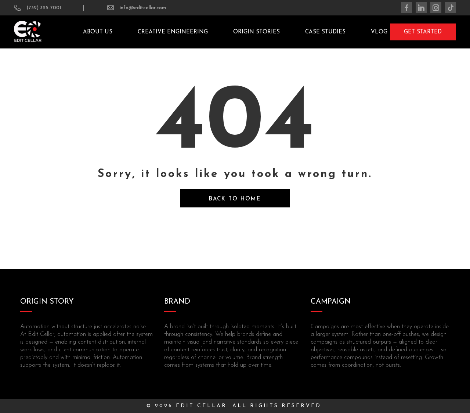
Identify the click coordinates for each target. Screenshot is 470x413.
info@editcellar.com (143, 8)
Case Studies (325, 32)
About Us (97, 32)
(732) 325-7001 (43, 8)
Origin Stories (256, 32)
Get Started (423, 32)
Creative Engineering (173, 32)
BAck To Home (235, 199)
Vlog (379, 32)
